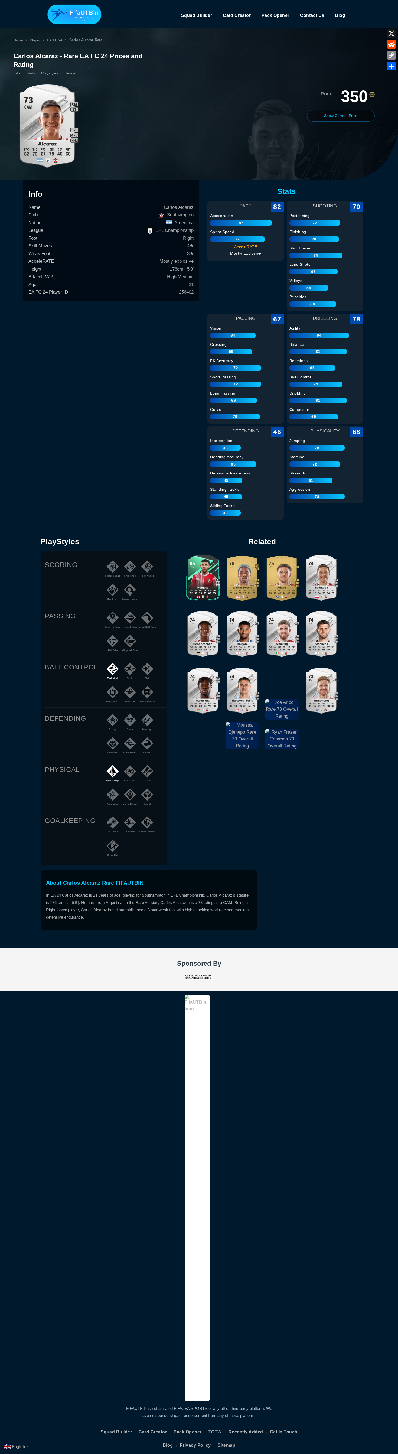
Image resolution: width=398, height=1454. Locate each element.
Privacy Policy (195, 1445)
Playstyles (49, 73)
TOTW (215, 1432)
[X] (391, 33)
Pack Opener (275, 15)
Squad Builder (196, 15)
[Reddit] (391, 44)
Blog (340, 15)
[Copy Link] (391, 55)
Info (17, 73)
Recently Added (246, 1432)
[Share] (391, 66)
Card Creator (237, 15)
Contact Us (312, 15)
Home (18, 40)
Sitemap (227, 1445)
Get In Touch (284, 1432)
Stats (30, 73)
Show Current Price (340, 115)
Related (71, 73)
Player (35, 40)
